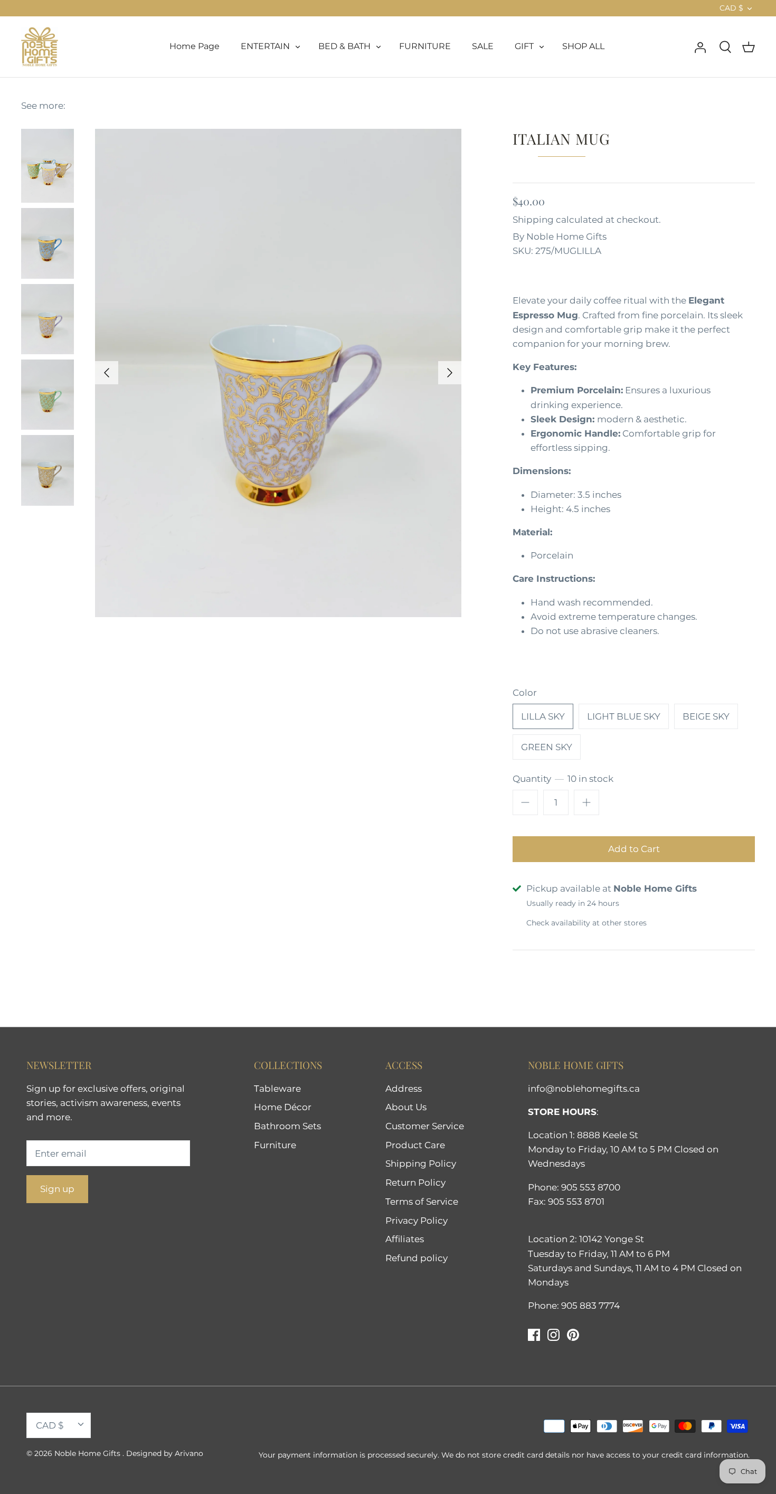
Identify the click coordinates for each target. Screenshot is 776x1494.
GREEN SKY (546, 747)
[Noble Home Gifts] (39, 47)
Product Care (415, 1145)
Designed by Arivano (164, 1453)
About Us (406, 1107)
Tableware (277, 1088)
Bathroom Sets (287, 1126)
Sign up (57, 1189)
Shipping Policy (420, 1163)
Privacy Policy (416, 1220)
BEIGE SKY (706, 716)
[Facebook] (534, 1335)
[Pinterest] (573, 1335)
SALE (483, 46)
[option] (278, 373)
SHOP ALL (583, 46)
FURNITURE (425, 46)
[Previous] (106, 372)
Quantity (563, 778)
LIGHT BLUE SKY (623, 716)
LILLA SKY (543, 716)
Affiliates (404, 1239)
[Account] (700, 46)
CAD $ (731, 8)
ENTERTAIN (265, 46)
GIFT (524, 46)
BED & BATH (344, 46)
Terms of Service (421, 1201)
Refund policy (416, 1258)
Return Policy (415, 1182)
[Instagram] (553, 1335)
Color (525, 692)
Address (403, 1088)
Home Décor (282, 1107)
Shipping (533, 219)
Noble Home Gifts (566, 236)
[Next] (449, 372)
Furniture (275, 1145)
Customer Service (424, 1126)
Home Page (194, 46)
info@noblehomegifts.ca (584, 1088)
